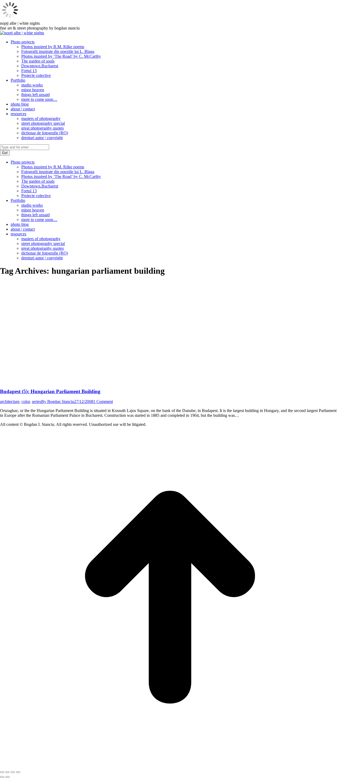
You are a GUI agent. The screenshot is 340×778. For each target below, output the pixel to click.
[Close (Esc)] (2, 772)
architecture (9, 401)
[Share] (7, 772)
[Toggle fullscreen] (13, 772)
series (36, 401)
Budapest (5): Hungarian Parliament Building (50, 391)
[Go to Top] (170, 766)
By (57, 401)
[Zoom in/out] (18, 772)
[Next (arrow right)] (7, 777)
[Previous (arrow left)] (2, 777)
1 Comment (103, 401)
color (26, 401)
